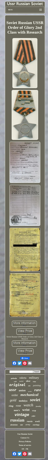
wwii (37, 421)
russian (17, 420)
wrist (26, 410)
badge (34, 381)
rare (37, 390)
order (15, 395)
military (34, 377)
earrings (36, 425)
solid (15, 381)
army (27, 424)
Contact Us (25, 438)
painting (37, 385)
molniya (23, 400)
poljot (33, 416)
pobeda (14, 378)
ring (11, 405)
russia (30, 421)
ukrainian (14, 425)
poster (30, 391)
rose (18, 405)
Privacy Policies (25, 442)
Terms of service (25, 445)
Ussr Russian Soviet (25, 434)
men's (17, 410)
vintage (22, 414)
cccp (34, 410)
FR (27, 449)
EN (23, 449)
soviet (35, 399)
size (29, 386)
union (22, 390)
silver (28, 381)
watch (28, 405)
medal (21, 381)
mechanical (29, 395)
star (21, 425)
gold (13, 400)
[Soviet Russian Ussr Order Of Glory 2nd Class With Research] (25, 63)
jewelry (38, 406)
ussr (12, 389)
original (17, 385)
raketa (22, 377)
